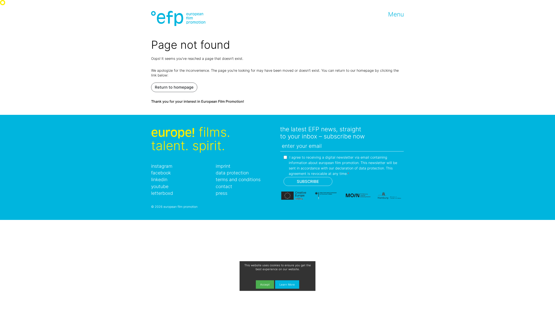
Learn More (287, 284)
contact (224, 186)
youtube (159, 186)
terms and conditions (238, 179)
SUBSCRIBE (308, 181)
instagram (161, 166)
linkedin (159, 179)
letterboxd (162, 193)
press (221, 193)
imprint (223, 166)
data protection (232, 173)
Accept (265, 284)
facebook (161, 173)
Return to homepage (174, 87)
